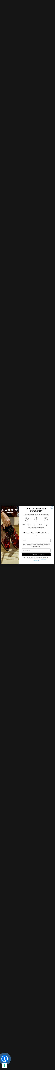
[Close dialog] (52, 507)
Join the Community (36, 554)
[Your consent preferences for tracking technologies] (4, 1065)
